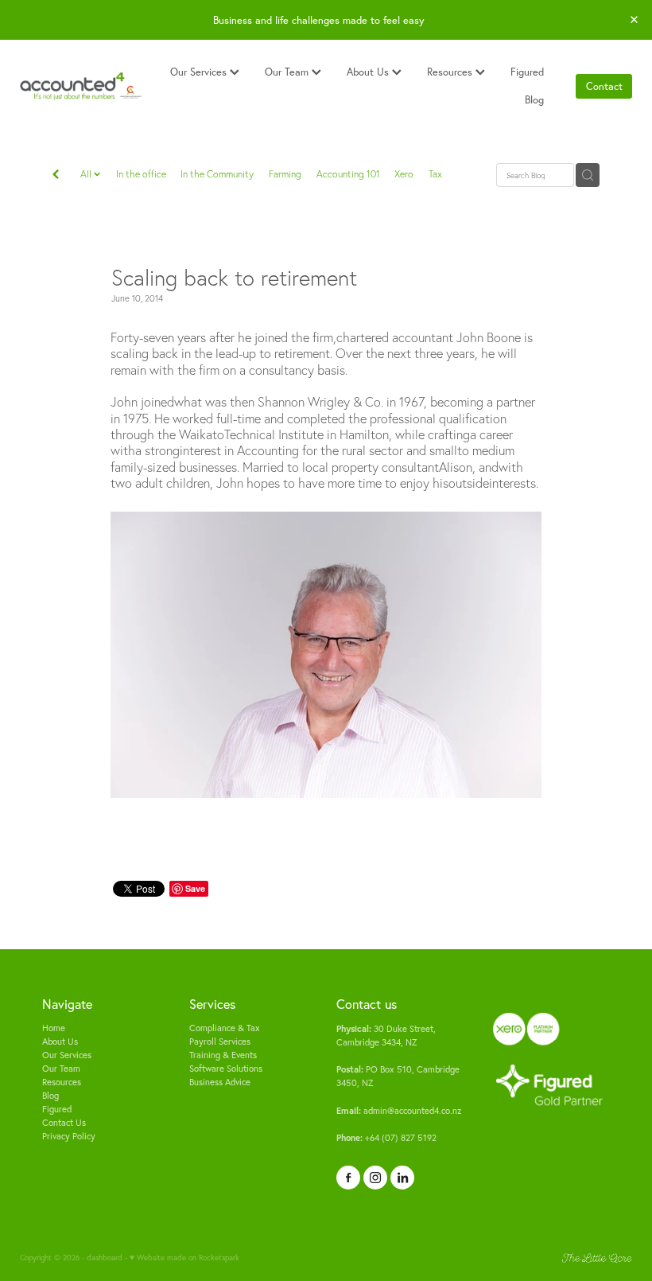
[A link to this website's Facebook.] (348, 1178)
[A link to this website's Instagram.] (375, 1178)
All (87, 174)
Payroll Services (219, 1041)
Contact (604, 86)
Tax (435, 174)
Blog (534, 99)
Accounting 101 (348, 174)
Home (53, 1028)
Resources (451, 71)
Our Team (288, 71)
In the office (141, 174)
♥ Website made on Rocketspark (184, 1257)
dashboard (104, 1257)
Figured (527, 71)
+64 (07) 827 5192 (386, 1137)
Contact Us (64, 1122)
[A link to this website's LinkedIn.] (402, 1178)
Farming (285, 174)
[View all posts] (55, 176)
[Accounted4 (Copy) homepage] (81, 86)
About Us (369, 71)
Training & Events (223, 1055)
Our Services (200, 71)
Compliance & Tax (224, 1028)
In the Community (217, 174)
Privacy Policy (68, 1136)
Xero (403, 174)
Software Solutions (225, 1068)
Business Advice (219, 1082)
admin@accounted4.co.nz (398, 1110)
